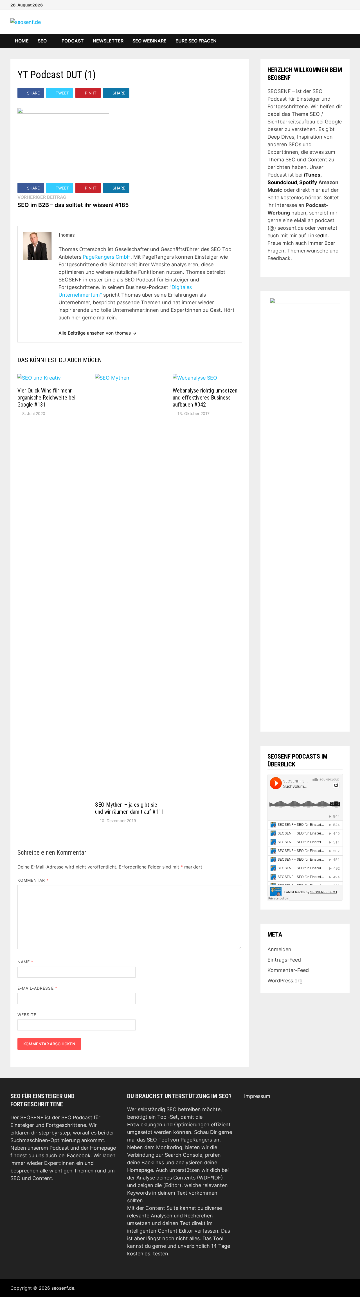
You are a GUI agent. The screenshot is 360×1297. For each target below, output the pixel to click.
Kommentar (33, 880)
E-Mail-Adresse (37, 988)
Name (25, 961)
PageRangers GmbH (106, 257)
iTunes (312, 175)
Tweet (62, 93)
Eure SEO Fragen (196, 41)
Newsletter (108, 41)
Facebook (79, 1155)
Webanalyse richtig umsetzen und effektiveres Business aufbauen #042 (205, 397)
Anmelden (279, 949)
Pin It (90, 93)
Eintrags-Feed (284, 960)
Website (27, 1014)
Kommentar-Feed (288, 970)
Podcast (73, 41)
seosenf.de (62, 1288)
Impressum (257, 1096)
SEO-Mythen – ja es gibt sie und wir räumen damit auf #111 (129, 808)
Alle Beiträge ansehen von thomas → (97, 333)
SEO (42, 41)
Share (33, 93)
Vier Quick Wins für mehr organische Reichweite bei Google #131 (46, 397)
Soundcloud (282, 182)
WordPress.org (285, 981)
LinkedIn (317, 235)
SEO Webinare (149, 41)
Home (22, 41)
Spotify (308, 182)
